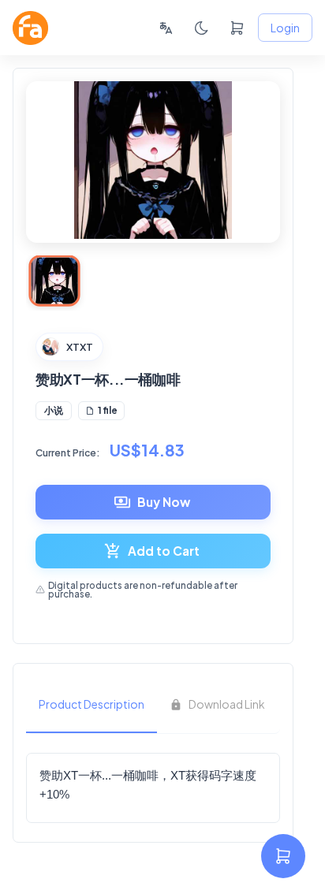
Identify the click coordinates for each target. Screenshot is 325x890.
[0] (237, 28)
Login (285, 27)
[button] (53, 410)
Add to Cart (164, 550)
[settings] (283, 856)
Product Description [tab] (91, 704)
